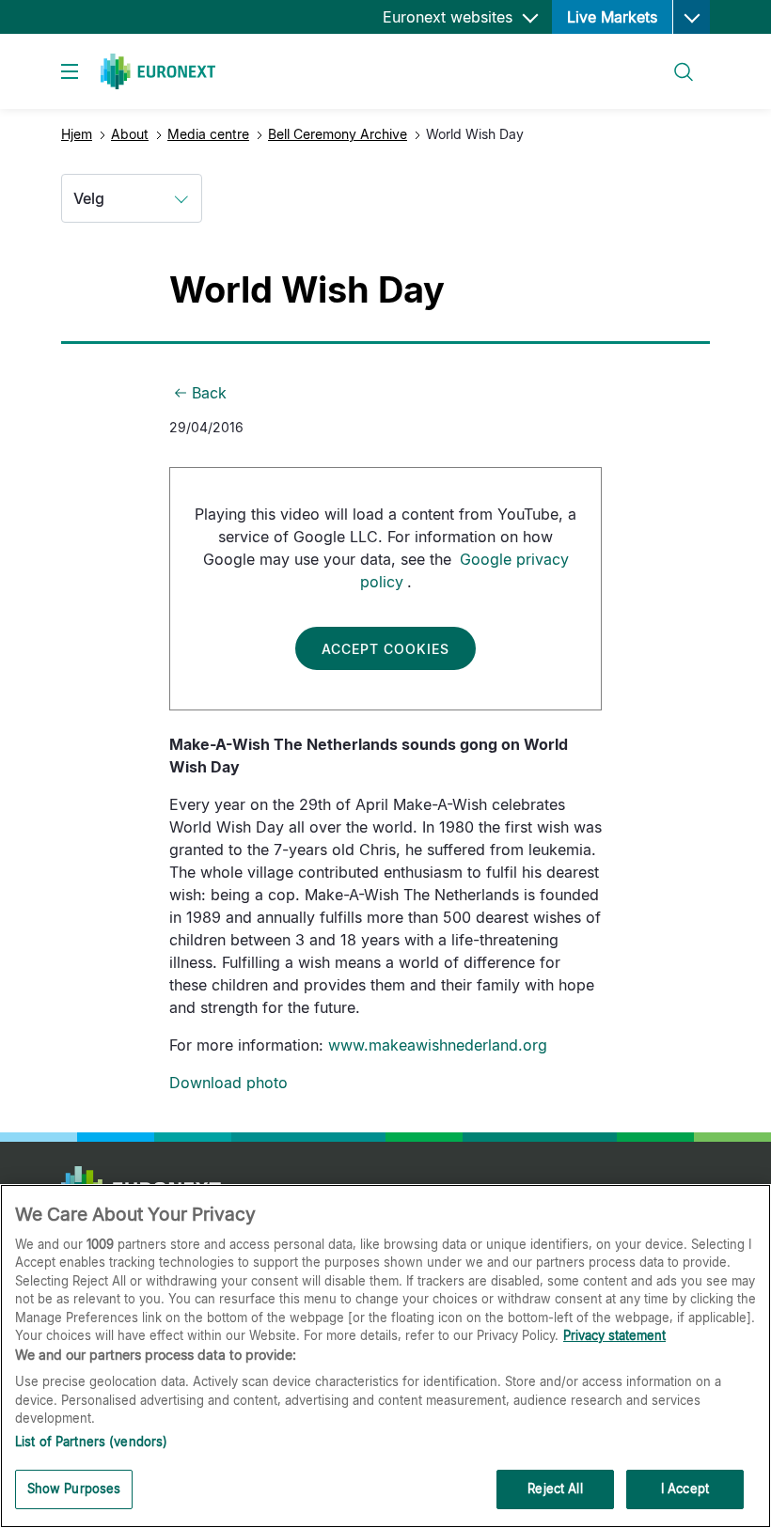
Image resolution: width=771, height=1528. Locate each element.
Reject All (554, 1488)
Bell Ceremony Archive (337, 134)
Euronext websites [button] (450, 17)
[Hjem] (158, 71)
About (130, 134)
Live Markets (612, 17)
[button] (691, 17)
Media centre (208, 134)
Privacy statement (614, 1335)
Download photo (228, 1082)
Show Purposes (74, 1488)
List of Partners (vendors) (91, 1441)
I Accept (685, 1488)
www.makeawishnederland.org (437, 1045)
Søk (673, 60)
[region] (385, 1356)
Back (209, 392)
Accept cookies (385, 649)
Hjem (76, 134)
